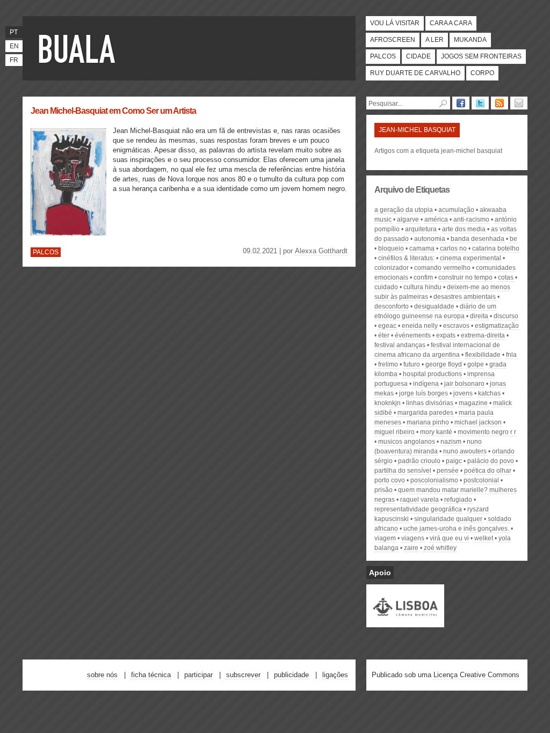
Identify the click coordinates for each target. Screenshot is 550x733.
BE (513, 239)
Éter (383, 335)
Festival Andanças (399, 345)
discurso (506, 316)
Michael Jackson (478, 422)
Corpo (482, 73)
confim (423, 277)
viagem (385, 538)
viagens (412, 538)
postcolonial (481, 480)
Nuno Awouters (465, 451)
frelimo (388, 364)
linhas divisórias (429, 403)
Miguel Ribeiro (394, 432)
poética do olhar (487, 470)
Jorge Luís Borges (423, 393)
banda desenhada (477, 239)
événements (413, 335)
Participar (198, 675)
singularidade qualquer (448, 519)
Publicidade (291, 675)
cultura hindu (422, 287)
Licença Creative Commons (476, 675)
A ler (434, 39)
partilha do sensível (402, 470)
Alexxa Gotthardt (321, 251)
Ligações (335, 675)
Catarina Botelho (495, 248)
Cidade (418, 56)
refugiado (458, 499)
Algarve (408, 219)
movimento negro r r (487, 432)
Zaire (411, 548)
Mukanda (470, 39)
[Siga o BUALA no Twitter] (480, 103)
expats (445, 335)
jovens (463, 393)
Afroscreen (392, 39)
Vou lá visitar (394, 23)
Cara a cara (451, 23)
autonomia (429, 239)
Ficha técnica (151, 675)
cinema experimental (470, 258)
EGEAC (387, 325)
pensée (448, 470)
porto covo (389, 480)
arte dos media (464, 229)
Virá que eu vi (449, 538)
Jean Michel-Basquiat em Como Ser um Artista (113, 110)
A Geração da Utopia (403, 210)
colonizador (391, 268)
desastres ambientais (464, 296)
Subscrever (243, 675)
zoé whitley (440, 548)
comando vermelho (442, 268)
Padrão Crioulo (419, 461)
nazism (450, 441)
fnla (511, 354)
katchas (489, 393)
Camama (422, 248)
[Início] (78, 48)
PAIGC (454, 461)
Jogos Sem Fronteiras (481, 56)
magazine (473, 403)
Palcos (383, 56)
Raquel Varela (419, 499)
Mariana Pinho (428, 422)
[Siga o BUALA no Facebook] (460, 103)
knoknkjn (387, 403)
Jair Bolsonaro (464, 383)
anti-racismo (471, 219)
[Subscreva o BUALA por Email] (518, 103)
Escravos (456, 325)
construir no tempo (465, 277)
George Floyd (443, 364)
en (14, 46)
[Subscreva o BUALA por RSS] (499, 103)
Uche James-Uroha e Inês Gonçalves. (456, 528)
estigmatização (497, 325)
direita (479, 316)
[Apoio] (405, 622)
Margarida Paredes (425, 412)
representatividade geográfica (418, 509)
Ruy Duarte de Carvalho (415, 73)
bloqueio (391, 248)
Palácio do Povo (490, 461)
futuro (411, 364)
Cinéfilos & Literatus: (406, 258)
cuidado (386, 287)
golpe (475, 364)
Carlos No (453, 248)
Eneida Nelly (420, 325)
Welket (483, 538)
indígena (426, 383)
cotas (505, 277)
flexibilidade (483, 354)
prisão (383, 490)
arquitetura (421, 229)
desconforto (391, 306)
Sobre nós (102, 675)
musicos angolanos (406, 441)
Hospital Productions (432, 374)
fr (14, 60)
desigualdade (434, 306)
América (436, 219)
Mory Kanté (436, 432)
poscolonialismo (434, 480)
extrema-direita (483, 335)
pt (14, 32)
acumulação (456, 210)
